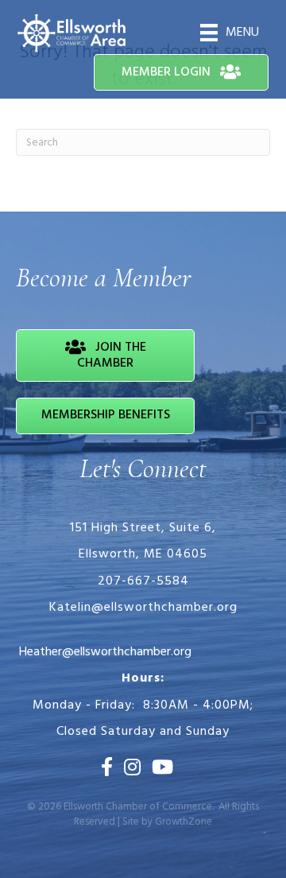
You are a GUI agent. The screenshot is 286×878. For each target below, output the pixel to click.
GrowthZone (183, 822)
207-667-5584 (143, 581)
